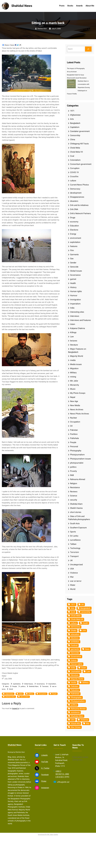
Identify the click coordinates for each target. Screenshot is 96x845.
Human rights (76, 291)
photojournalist (76, 462)
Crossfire (74, 176)
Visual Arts (75, 723)
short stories (75, 512)
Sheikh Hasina (76, 508)
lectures (73, 340)
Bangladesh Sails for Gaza (75, 75)
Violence (74, 572)
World (11, 689)
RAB (72, 475)
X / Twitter (45, 768)
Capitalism (74, 127)
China (72, 139)
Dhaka (73, 630)
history (74, 660)
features (73, 246)
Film (72, 250)
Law (72, 336)
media (73, 360)
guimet (73, 279)
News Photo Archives (79, 413)
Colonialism (75, 160)
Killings (73, 332)
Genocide (74, 266)
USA (72, 568)
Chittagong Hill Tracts (79, 143)
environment (75, 238)
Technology (75, 548)
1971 (72, 110)
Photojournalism (77, 454)
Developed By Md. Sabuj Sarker (48, 834)
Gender (73, 262)
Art (82, 604)
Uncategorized (76, 564)
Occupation (42, 694)
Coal (72, 156)
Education (74, 225)
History (73, 287)
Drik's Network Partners (80, 213)
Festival (74, 645)
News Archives (76, 409)
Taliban (73, 544)
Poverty (73, 471)
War (72, 576)
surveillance (75, 539)
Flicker (43, 781)
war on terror (25, 697)
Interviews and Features (80, 320)
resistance (75, 712)
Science (73, 495)
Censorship (75, 135)
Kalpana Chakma (77, 328)
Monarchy (74, 384)
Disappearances (77, 197)
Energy (73, 233)
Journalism (75, 671)
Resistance (75, 487)
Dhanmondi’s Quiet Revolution (77, 78)
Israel (83, 667)
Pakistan (74, 430)
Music (73, 388)
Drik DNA (74, 209)
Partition (74, 434)
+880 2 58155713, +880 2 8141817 (62, 774)
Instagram (45, 788)
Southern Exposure (78, 527)
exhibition (75, 641)
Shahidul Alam (42, 29)
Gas (72, 258)
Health (73, 283)
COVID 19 (74, 172)
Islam (7, 686)
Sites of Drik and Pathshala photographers (79, 518)
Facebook (45, 774)
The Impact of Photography (76, 68)
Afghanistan (9, 694)
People (14, 686)
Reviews (73, 491)
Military (30, 694)
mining (73, 376)
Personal (74, 446)
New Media (75, 405)
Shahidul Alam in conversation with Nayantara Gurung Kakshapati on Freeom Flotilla (78, 87)
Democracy (75, 188)
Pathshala (74, 438)
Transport (74, 556)
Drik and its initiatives (79, 205)
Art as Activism (72, 72)
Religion (73, 483)
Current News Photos (79, 184)
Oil (71, 425)
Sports (73, 531)
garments (75, 649)
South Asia (74, 523)
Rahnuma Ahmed (77, 479)
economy (74, 221)
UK (71, 560)
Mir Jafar (74, 380)
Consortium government (80, 164)
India (72, 307)
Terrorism (45, 686)
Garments (74, 254)
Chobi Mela (75, 147)
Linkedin (44, 755)
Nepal (72, 397)
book (73, 612)
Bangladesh (75, 123)
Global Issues (28, 684)
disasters (74, 201)
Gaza (87, 649)
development (75, 192)
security (73, 499)
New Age (74, 401)
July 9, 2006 (56, 28)
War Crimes (76, 727)
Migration (74, 368)
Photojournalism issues (80, 458)
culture (73, 180)
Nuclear (73, 417)
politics (23, 686)
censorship (85, 612)
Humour (73, 295)
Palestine (75, 690)
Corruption (74, 168)
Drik (84, 630)
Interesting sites (77, 312)
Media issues (76, 364)
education (75, 634)
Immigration (75, 299)
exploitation (16, 684)
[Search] (88, 49)
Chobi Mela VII (76, 151)
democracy (75, 626)
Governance (41, 684)
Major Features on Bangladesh (77, 350)
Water (72, 585)
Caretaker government (80, 131)
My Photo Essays (77, 393)
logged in (15, 708)
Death (85, 623)
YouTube (44, 761)
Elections (74, 229)
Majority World (76, 356)
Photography (75, 450)
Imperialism (52, 684)
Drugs (72, 217)
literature (74, 344)
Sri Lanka (74, 535)
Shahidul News (21, 6)
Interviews (74, 316)
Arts (72, 119)
